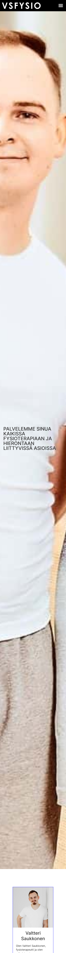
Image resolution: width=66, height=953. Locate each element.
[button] (60, 5)
